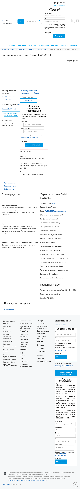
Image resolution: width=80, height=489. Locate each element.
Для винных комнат (9, 347)
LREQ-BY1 (23, 358)
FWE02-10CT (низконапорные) (55, 211)
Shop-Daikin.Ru (7, 484)
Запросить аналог (33, 145)
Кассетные (7, 329)
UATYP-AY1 (41, 323)
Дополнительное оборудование (26, 327)
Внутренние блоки (9, 359)
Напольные (7, 339)
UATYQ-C (40, 321)
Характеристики (10, 186)
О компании (44, 45)
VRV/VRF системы (10, 365)
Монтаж (54, 45)
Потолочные (7, 341)
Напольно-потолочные (7, 335)
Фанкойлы (21, 49)
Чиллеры (23, 349)
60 (2, 100)
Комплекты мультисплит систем (10, 355)
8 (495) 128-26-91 (59, 3)
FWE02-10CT (42, 49)
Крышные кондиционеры (26, 365)
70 (6, 100)
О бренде (40, 345)
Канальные (31, 49)
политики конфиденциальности (54, 30)
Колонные (6, 344)
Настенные (7, 326)
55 (14, 97)
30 (6, 97)
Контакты (32, 45)
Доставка (22, 45)
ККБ (21, 353)
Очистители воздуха (41, 337)
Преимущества (9, 183)
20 (2, 97)
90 (10, 100)
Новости (73, 45)
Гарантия (64, 45)
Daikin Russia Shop (8, 49)
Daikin (53, 203)
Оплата (12, 45)
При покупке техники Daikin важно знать (10, 115)
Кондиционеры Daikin (9, 322)
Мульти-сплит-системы (8, 351)
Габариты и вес (9, 189)
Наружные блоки (9, 362)
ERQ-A (22, 356)
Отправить (58, 36)
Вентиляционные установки (43, 332)
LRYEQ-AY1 (24, 361)
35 (10, 97)
